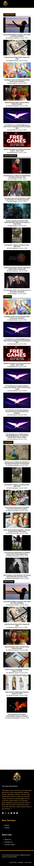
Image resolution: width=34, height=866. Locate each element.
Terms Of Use (28, 862)
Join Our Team (9, 844)
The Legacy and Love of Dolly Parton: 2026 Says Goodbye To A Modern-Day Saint (17, 199)
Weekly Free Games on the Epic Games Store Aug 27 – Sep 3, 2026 (17, 150)
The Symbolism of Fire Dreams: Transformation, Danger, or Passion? (17, 715)
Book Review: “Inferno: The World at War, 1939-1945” (17, 245)
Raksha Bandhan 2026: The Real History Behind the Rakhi (17, 103)
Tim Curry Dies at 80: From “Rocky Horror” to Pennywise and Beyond (17, 291)
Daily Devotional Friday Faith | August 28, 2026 (17, 58)
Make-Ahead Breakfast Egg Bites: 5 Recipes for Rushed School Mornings (17, 530)
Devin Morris (13, 83)
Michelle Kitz (13, 152)
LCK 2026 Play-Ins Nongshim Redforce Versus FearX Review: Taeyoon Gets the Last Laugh (17, 387)
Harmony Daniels (13, 38)
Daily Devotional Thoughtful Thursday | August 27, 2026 (17, 670)
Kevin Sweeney (13, 248)
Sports (7, 825)
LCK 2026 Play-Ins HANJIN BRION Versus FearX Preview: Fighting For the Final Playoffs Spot (17, 126)
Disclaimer (20, 862)
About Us (8, 839)
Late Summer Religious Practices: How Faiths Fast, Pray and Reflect (17, 35)
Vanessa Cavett (13, 60)
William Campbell (13, 555)
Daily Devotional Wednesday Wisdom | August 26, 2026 (17, 692)
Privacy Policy (13, 862)
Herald (7, 828)
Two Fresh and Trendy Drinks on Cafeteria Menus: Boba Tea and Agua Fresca (17, 553)
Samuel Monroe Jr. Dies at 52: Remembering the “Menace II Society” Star (17, 176)
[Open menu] (30, 4)
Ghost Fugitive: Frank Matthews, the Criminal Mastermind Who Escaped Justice (17, 575)
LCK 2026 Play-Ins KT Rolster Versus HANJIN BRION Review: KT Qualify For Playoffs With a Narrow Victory (17, 435)
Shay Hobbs (13, 201)
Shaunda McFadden (13, 578)
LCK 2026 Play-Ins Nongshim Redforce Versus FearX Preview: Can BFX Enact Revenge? (17, 411)
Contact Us (8, 842)
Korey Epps (13, 179)
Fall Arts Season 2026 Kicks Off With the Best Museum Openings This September (17, 462)
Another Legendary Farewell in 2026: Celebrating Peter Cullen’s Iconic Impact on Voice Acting (17, 222)
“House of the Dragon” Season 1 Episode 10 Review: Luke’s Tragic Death (17, 268)
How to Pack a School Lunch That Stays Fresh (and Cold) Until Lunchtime (17, 508)
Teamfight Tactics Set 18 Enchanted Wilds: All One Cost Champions (17, 80)
